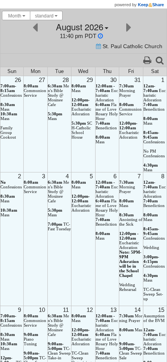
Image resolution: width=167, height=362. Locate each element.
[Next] (129, 26)
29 (90, 80)
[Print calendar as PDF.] (147, 60)
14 (137, 309)
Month (15, 16)
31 (137, 80)
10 (42, 309)
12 (90, 309)
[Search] (160, 60)
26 (18, 80)
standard (45, 16)
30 (113, 80)
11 (66, 309)
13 (113, 309)
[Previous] (35, 26)
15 (161, 309)
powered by (139, 4)
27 (42, 80)
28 (66, 80)
